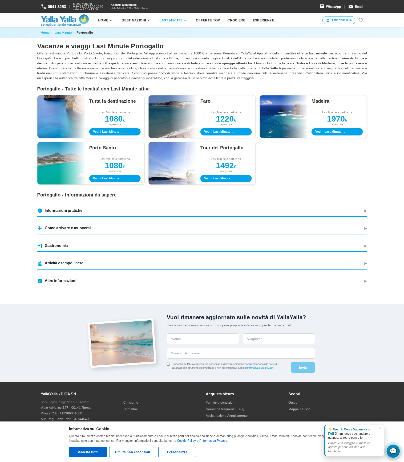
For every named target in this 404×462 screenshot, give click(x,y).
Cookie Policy (186, 440)
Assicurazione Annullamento (227, 415)
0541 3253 (53, 6)
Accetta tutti (88, 452)
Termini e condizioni (220, 402)
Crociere (236, 20)
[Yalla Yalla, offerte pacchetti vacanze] (65, 20)
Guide (292, 402)
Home (105, 20)
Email (355, 6)
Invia (303, 367)
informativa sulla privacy (259, 367)
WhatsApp (330, 6)
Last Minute (63, 32)
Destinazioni (136, 20)
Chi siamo (130, 402)
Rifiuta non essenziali (132, 452)
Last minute (173, 20)
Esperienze (263, 20)
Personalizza (177, 452)
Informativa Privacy (214, 440)
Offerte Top (208, 20)
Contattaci (130, 409)
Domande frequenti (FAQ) (225, 409)
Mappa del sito (299, 409)
